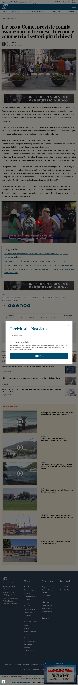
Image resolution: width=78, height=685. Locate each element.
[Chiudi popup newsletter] (68, 326)
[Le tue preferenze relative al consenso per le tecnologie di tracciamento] (3, 681)
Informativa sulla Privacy (31, 347)
